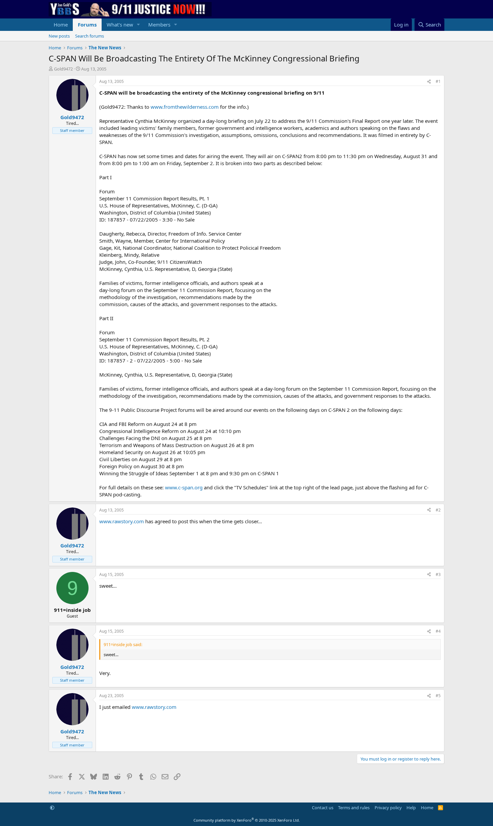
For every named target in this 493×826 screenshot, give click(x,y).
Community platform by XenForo (247, 820)
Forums (87, 24)
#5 (438, 695)
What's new (120, 24)
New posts (59, 36)
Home (61, 24)
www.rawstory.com (121, 521)
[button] (138, 24)
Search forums (89, 36)
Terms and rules (354, 808)
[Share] (429, 82)
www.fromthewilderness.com (185, 106)
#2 (438, 510)
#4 (438, 631)
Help (411, 808)
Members (159, 24)
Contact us (322, 808)
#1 (438, 81)
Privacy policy (388, 808)
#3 (438, 574)
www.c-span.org (184, 487)
